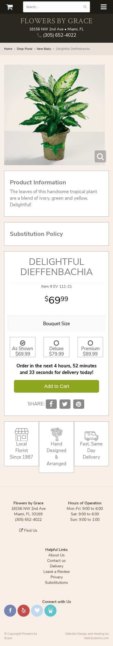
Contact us (56, 560)
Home (8, 49)
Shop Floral (24, 49)
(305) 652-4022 (59, 35)
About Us (56, 555)
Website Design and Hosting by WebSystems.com (87, 636)
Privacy (56, 577)
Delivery (56, 566)
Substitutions (56, 582)
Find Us (30, 530)
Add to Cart (56, 386)
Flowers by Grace (56, 20)
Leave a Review (56, 571)
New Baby (44, 49)
